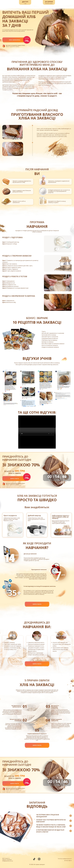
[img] (34, 859)
